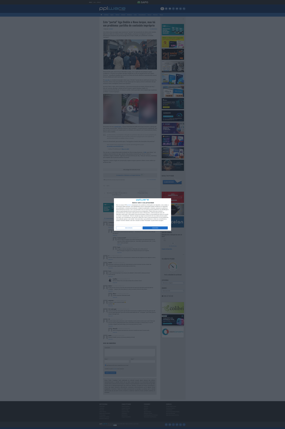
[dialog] (142, 214)
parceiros (129, 204)
